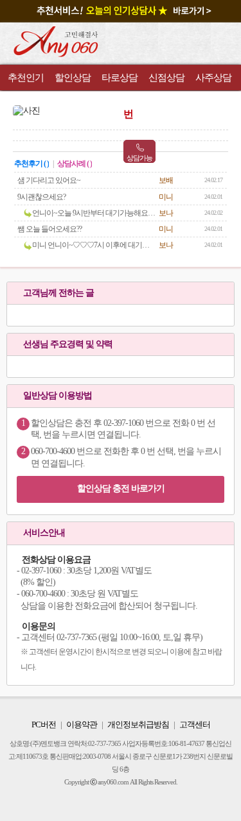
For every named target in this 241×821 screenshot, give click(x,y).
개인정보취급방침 (138, 724)
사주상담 (213, 77)
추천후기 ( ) (31, 163)
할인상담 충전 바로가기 (121, 488)
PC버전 (43, 724)
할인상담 (73, 77)
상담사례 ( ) (74, 163)
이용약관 (81, 724)
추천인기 (26, 77)
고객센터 (194, 724)
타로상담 (120, 77)
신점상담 (166, 77)
